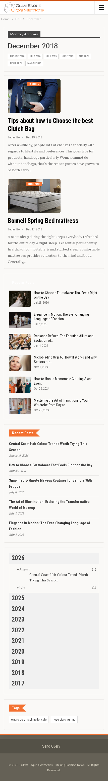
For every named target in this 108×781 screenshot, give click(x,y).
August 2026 (17, 56)
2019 (18, 662)
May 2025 (84, 56)
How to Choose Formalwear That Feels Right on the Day (50, 465)
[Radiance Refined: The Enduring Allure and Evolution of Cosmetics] (20, 342)
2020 (18, 651)
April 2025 (16, 63)
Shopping (33, 184)
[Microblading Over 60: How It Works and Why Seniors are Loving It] (20, 363)
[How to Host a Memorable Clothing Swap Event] (20, 385)
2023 (18, 619)
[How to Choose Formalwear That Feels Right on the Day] (20, 299)
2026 (18, 558)
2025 (18, 598)
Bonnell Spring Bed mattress (43, 220)
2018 (18, 672)
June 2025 (67, 56)
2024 (18, 609)
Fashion (33, 84)
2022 (18, 630)
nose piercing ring (64, 719)
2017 (18, 683)
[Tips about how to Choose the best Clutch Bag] (34, 96)
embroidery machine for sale (28, 719)
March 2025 (34, 63)
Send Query (51, 746)
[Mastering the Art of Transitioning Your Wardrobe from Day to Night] (20, 406)
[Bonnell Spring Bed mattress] (34, 196)
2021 (18, 640)
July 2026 (35, 56)
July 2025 (51, 56)
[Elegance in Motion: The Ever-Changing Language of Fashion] (20, 320)
